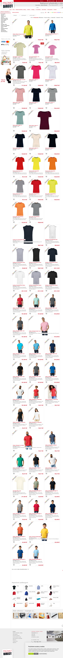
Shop (13, 9)
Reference (14, 639)
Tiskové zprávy (15, 641)
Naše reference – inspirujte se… (24, 611)
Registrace (14, 642)
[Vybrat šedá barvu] (49, 12)
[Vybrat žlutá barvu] (51, 12)
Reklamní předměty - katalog (21, 9)
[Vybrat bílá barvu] (47, 12)
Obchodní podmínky (16, 635)
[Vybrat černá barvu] (48, 12)
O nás (10, 9)
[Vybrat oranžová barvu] (53, 12)
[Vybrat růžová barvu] (56, 12)
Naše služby (44, 9)
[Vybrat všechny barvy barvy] (45, 12)
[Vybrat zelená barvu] (52, 12)
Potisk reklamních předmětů (17, 638)
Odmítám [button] (36, 653)
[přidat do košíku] (13, 39)
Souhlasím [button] (31, 653)
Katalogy (32, 9)
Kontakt (55, 9)
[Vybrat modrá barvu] (59, 12)
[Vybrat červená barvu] (55, 12)
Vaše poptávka (49, 9)
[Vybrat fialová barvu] (57, 12)
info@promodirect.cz (54, 5)
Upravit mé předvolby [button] (43, 653)
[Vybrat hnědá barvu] (60, 12)
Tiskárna (28, 9)
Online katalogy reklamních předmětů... (5, 52)
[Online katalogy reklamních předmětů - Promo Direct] (6, 64)
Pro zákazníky (38, 9)
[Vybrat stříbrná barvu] (61, 12)
